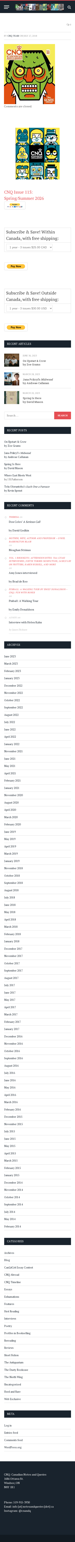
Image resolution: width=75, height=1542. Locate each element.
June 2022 (10, 729)
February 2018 (12, 934)
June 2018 (10, 905)
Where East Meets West (17, 475)
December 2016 (13, 1036)
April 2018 (10, 919)
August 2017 (11, 978)
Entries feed (11, 1432)
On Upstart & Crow (34, 361)
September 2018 (13, 883)
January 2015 (11, 1175)
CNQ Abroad (11, 1274)
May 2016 (9, 1087)
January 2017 (11, 1029)
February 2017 (12, 1022)
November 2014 (13, 1190)
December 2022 (13, 685)
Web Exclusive (12, 1399)
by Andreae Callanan (36, 383)
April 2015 (10, 1153)
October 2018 (12, 875)
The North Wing (13, 1377)
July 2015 (9, 1131)
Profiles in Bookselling (17, 1333)
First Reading (11, 1311)
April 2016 (10, 1095)
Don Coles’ (24, 522)
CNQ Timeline (12, 1282)
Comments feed (13, 1440)
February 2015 (12, 1168)
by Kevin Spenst (13, 490)
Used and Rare (12, 1391)
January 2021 (11, 788)
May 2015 (9, 1146)
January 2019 (11, 861)
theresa (14, 517)
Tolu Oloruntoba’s (27, 486)
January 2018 (11, 941)
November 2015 (13, 1124)
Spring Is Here (32, 398)
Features (9, 1304)
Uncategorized (12, 1384)
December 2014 (13, 1182)
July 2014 (9, 1212)
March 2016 (11, 1102)
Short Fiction (11, 1355)
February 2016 (12, 1109)
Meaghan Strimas (20, 550)
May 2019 (9, 839)
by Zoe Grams (31, 364)
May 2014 (9, 1219)
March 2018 (11, 926)
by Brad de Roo (18, 581)
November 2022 (13, 693)
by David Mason (33, 402)
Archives (9, 1253)
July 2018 (9, 897)
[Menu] (6, 7)
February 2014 (12, 1226)
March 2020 (11, 817)
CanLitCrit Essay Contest (18, 1267)
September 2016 (13, 1058)
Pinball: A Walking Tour (23, 601)
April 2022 (10, 736)
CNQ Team (13, 35)
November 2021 (13, 751)
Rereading (10, 1340)
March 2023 (11, 663)
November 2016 (13, 1043)
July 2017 (9, 985)
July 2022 (9, 722)
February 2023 (12, 671)
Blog (7, 1260)
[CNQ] (39, 7)
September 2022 (13, 707)
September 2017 (13, 970)
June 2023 (10, 656)
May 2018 (9, 912)
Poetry (8, 1326)
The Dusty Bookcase (16, 1370)
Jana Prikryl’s (38, 379)
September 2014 (13, 1204)
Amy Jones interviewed (23, 573)
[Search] (69, 7)
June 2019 (10, 832)
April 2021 (10, 773)
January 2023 (11, 678)
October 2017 (12, 963)
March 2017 (11, 1014)
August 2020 (11, 802)
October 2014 (12, 1197)
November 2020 (13, 795)
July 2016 (9, 1073)
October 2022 (12, 700)
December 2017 (13, 949)
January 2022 (11, 744)
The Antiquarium (13, 1362)
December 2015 (13, 1117)
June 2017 (10, 992)
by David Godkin (19, 530)
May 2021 (9, 766)
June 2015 (10, 1139)
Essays (8, 1289)
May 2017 (9, 1000)
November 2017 (13, 956)
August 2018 (11, 890)
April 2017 (10, 1007)
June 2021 (10, 758)
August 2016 (11, 1065)
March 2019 (11, 853)
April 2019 (10, 846)
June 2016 (10, 1080)
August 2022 (11, 715)
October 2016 (12, 1051)
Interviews (10, 1318)
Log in (8, 1425)
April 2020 (10, 810)
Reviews (9, 1348)
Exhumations (11, 1297)
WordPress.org (13, 1447)
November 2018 (13, 868)
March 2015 (11, 1160)
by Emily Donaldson (21, 609)
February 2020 (12, 824)
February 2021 (12, 780)
